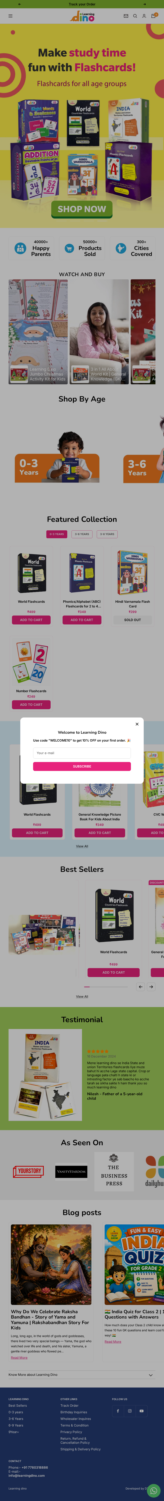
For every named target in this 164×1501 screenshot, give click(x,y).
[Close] (137, 724)
